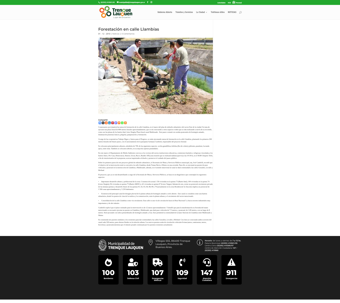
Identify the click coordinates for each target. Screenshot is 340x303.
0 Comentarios (128, 33)
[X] (103, 123)
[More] (125, 123)
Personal (239, 3)
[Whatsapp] (122, 123)
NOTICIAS (232, 12)
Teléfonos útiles (218, 12)
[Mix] (119, 123)
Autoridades (221, 3)
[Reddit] (106, 123)
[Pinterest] (112, 123)
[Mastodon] (115, 123)
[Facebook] (100, 123)
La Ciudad (200, 12)
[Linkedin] (109, 123)
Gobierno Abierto (165, 12)
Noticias (116, 33)
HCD (229, 3)
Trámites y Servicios (184, 12)
